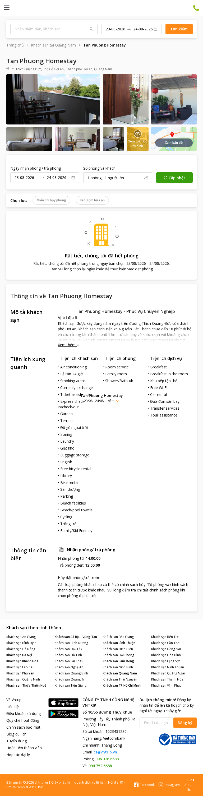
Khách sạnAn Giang (21, 637)
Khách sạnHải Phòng (118, 655)
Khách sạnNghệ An (69, 667)
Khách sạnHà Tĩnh (68, 655)
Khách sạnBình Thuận (119, 643)
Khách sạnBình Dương (71, 643)
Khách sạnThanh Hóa (167, 679)
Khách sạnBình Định (21, 643)
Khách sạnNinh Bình (118, 667)
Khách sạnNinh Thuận (167, 667)
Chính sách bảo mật (23, 727)
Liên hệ (12, 706)
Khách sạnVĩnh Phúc (166, 685)
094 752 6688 (100, 765)
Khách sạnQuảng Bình (71, 673)
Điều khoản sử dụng (23, 713)
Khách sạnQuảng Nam (120, 673)
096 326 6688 (107, 758)
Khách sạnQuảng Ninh (23, 679)
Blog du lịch (16, 734)
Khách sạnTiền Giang (70, 685)
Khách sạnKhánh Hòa (22, 661)
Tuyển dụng (16, 740)
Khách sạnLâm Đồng (118, 661)
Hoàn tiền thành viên (24, 747)
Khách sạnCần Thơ (165, 643)
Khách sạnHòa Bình (166, 655)
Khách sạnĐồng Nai (166, 649)
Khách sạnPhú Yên (20, 673)
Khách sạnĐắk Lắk (68, 649)
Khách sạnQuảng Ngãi (168, 673)
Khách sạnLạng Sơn (165, 661)
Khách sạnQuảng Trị (70, 679)
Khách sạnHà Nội (19, 655)
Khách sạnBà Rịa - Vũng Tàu (76, 637)
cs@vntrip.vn (105, 752)
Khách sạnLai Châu (69, 661)
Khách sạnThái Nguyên (120, 679)
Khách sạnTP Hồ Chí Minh (122, 685)
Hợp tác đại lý (18, 754)
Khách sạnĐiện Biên (118, 649)
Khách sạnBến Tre (165, 637)
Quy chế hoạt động (22, 720)
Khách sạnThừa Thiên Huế (26, 685)
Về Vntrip (13, 699)
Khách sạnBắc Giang (118, 637)
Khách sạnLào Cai (19, 667)
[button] (101, 398)
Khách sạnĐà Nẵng (20, 649)
